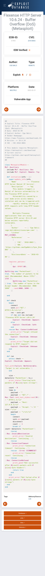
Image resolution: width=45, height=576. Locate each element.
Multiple (13, 90)
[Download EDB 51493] (23, 74)
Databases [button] (22, 513)
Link (30, 499)
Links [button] (22, 518)
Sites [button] (22, 522)
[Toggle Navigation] (5, 5)
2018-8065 (31, 41)
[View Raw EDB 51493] (30, 74)
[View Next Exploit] (39, 109)
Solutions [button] (22, 527)
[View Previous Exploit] (6, 109)
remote (32, 65)
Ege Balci (13, 65)
